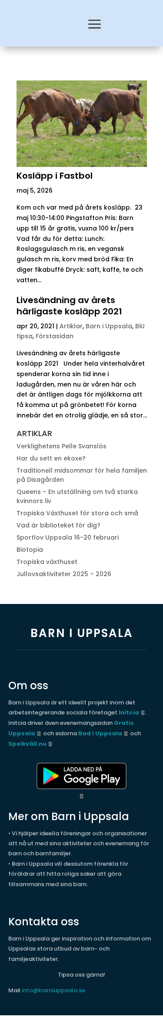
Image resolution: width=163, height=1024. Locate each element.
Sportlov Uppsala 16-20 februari (68, 537)
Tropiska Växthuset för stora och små (77, 513)
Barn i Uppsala (109, 326)
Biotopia (30, 549)
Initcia (129, 712)
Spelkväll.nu (27, 744)
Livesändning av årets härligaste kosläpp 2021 (69, 305)
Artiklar (71, 326)
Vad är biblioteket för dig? (58, 525)
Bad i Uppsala (100, 733)
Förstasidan (54, 336)
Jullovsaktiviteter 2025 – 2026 (64, 574)
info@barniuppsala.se (53, 990)
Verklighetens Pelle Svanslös (61, 446)
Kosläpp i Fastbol (55, 176)
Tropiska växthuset (47, 561)
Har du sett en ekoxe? (51, 458)
